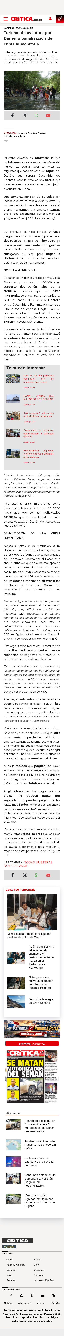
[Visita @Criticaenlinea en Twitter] (21, 1295)
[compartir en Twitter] (25, 115)
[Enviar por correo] (48, 115)
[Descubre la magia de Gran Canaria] (16, 1001)
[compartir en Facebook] (12, 115)
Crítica (9, 1259)
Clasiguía (39, 1269)
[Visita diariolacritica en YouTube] (42, 1295)
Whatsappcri (24, 1303)
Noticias (8, 1303)
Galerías (55, 1303)
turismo (21, 133)
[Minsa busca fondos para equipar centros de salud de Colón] (32, 912)
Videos (40, 1303)
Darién (43, 133)
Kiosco (37, 1259)
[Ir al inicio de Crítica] (27, 19)
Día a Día (11, 1269)
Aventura (32, 133)
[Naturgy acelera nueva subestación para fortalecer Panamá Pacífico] (16, 982)
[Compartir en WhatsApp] (38, 114)
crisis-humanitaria (15, 136)
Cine (36, 1264)
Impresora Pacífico (44, 1280)
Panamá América (15, 1264)
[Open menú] (5, 18)
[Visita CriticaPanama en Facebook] (10, 1295)
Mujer (9, 1275)
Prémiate (38, 1275)
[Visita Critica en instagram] (53, 1295)
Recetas (10, 1280)
